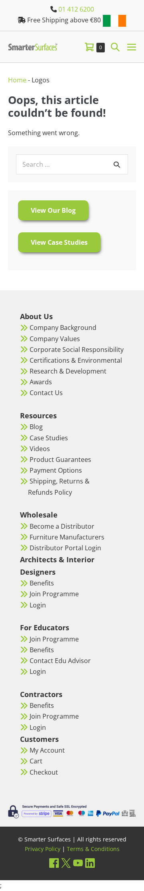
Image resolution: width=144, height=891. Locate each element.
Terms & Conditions (93, 849)
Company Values (55, 338)
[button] (115, 46)
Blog (36, 426)
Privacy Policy (42, 849)
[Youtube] (78, 863)
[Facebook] (54, 863)
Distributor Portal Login (65, 547)
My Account (47, 750)
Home (17, 80)
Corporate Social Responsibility (77, 349)
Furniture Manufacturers (67, 537)
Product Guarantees (60, 459)
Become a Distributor (62, 526)
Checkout (44, 772)
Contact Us (46, 392)
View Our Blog (53, 210)
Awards (41, 382)
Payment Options (56, 470)
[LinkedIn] (90, 863)
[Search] (117, 164)
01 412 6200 (76, 9)
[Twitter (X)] (66, 863)
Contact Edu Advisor (60, 660)
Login (38, 605)
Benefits (42, 583)
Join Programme (54, 593)
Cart (36, 761)
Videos (40, 448)
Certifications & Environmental (76, 360)
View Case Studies (59, 242)
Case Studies (49, 438)
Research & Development (68, 371)
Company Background (63, 327)
